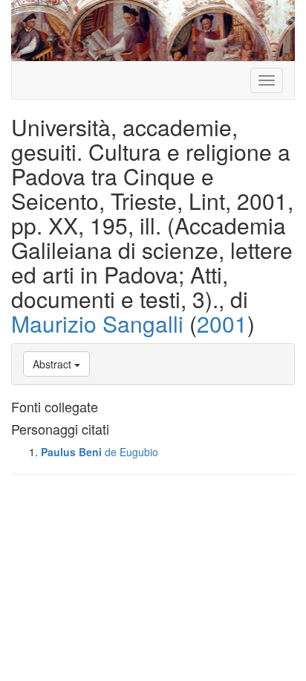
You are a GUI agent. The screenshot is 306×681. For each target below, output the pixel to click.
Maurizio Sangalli (97, 323)
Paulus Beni (71, 451)
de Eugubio (131, 451)
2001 (222, 323)
